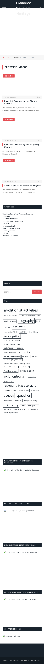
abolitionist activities (21, 310)
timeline (18, 400)
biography (26, 320)
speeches (24, 395)
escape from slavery (12, 344)
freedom (27, 352)
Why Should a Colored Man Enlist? (14, 409)
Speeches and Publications (13, 221)
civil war (19, 326)
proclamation (27, 370)
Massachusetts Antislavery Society (17, 363)
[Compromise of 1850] (11, 636)
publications (14, 376)
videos (23, 406)
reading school (31, 377)
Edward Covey (33, 332)
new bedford (24, 367)
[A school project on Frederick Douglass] (22, 169)
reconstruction (8, 381)
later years (35, 356)
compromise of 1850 (10, 332)
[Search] (40, 8)
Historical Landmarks (10, 235)
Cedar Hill (7, 327)
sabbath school (10, 390)
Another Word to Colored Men (30, 316)
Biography (9, 76)
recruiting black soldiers (20, 386)
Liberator (7, 360)
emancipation (12, 336)
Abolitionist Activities (10, 219)
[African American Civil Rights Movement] (22, 610)
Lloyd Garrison (17, 360)
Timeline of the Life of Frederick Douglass (18, 214)
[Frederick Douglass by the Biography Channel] (22, 128)
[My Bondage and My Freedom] (22, 524)
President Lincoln (10, 371)
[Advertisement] (22, 31)
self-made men (24, 390)
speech (9, 395)
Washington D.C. (33, 406)
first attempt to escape (13, 348)
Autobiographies (9, 231)
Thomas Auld (8, 400)
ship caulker (35, 390)
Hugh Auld (25, 356)
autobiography (10, 321)
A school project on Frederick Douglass (22, 185)
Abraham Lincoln (10, 315)
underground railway (30, 400)
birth (38, 321)
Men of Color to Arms (11, 367)
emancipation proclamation (13, 340)
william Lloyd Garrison (11, 412)
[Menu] (4, 8)
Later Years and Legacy (11, 228)
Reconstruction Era (9, 226)
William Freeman (33, 409)
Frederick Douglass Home (12, 352)
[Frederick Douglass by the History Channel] (22, 84)
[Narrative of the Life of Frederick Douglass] (22, 483)
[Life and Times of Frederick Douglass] (22, 568)
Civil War (6, 223)
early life (23, 332)
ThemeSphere (35, 660)
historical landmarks (12, 356)
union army (11, 405)
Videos (5, 233)
